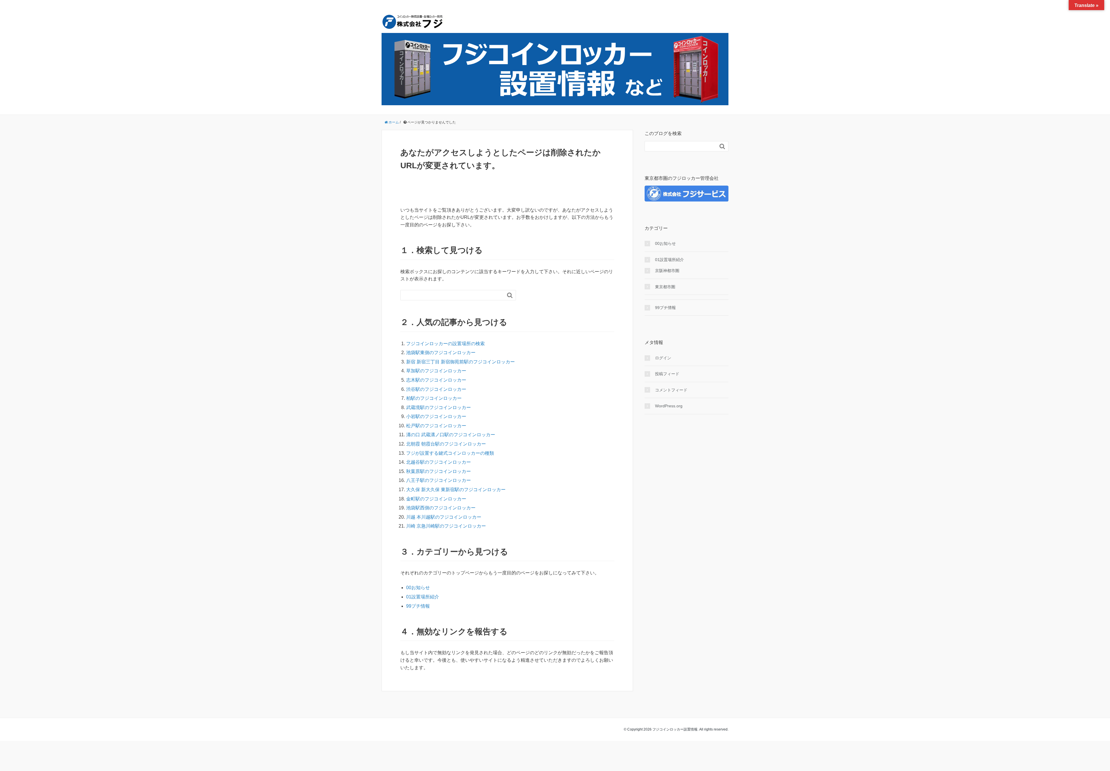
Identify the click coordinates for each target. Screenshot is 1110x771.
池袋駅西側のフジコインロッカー (441, 507)
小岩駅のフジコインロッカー (436, 416)
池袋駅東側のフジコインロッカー (441, 352)
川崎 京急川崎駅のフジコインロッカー (446, 526)
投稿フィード (667, 373)
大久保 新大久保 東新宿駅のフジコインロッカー (456, 489)
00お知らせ (418, 587)
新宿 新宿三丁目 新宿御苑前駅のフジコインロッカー (460, 361)
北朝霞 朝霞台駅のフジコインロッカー (446, 443)
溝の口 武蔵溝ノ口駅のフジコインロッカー (450, 434)
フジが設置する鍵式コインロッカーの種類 (450, 453)
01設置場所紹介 (422, 596)
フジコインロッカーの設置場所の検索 (445, 343)
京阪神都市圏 (667, 270)
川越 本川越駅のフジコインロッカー (443, 517)
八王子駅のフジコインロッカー (438, 480)
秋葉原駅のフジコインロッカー (438, 471)
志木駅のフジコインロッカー (436, 380)
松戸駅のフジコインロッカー (436, 425)
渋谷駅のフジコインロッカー (436, 389)
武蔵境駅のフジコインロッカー (438, 407)
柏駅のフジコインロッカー (434, 398)
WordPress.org (668, 406)
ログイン (663, 358)
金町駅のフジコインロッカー (436, 498)
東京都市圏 (665, 286)
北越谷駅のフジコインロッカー (438, 462)
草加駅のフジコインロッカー (436, 370)
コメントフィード (671, 390)
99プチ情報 (418, 606)
